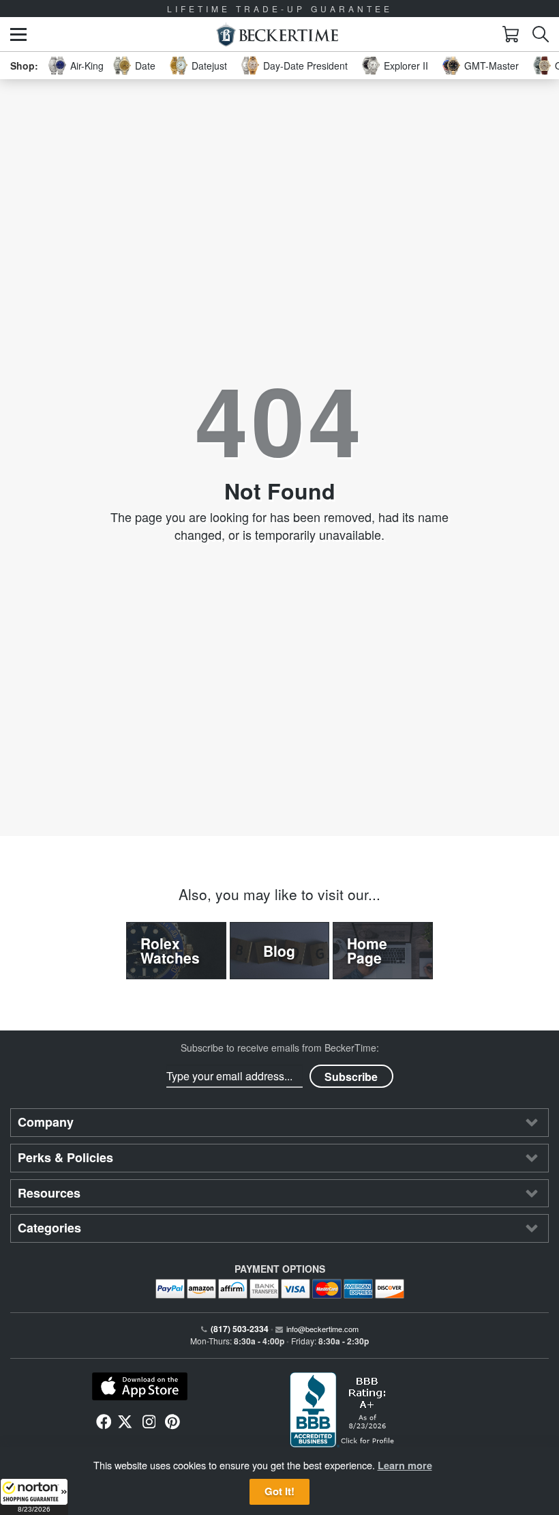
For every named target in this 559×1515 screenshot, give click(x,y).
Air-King (87, 65)
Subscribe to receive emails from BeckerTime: (280, 1047)
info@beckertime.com (322, 1328)
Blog (279, 950)
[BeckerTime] (277, 34)
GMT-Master (491, 65)
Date (145, 65)
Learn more (405, 1465)
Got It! (279, 1491)
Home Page (367, 950)
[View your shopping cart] (510, 34)
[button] (34, 1496)
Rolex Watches (170, 950)
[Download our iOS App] (139, 1386)
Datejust (209, 65)
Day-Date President (305, 65)
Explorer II (406, 65)
